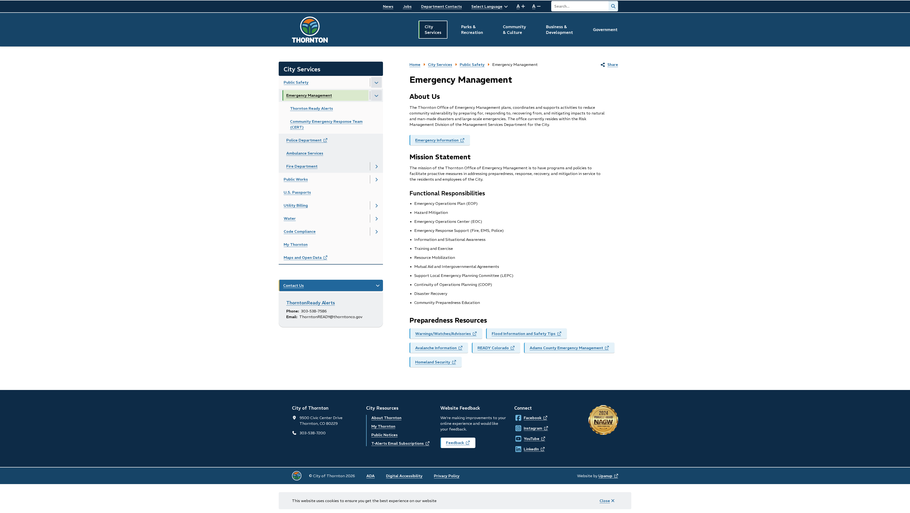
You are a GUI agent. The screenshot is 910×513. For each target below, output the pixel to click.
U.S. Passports (297, 192)
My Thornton (296, 244)
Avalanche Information (441, 349)
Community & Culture (514, 29)
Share (612, 64)
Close (605, 500)
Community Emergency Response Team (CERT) (326, 124)
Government (605, 29)
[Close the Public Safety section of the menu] (376, 82)
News (388, 6)
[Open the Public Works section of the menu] (376, 179)
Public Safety (296, 82)
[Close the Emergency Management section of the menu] (376, 95)
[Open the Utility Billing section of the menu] (376, 205)
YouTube (528, 438)
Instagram (528, 428)
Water (290, 218)
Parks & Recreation (472, 29)
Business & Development (559, 29)
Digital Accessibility (404, 475)
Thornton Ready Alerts (311, 108)
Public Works (296, 179)
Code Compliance (300, 231)
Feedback (460, 444)
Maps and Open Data (311, 259)
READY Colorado (499, 349)
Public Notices (384, 434)
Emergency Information (442, 141)
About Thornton (386, 417)
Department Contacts (441, 6)
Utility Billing (296, 205)
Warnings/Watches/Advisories (448, 335)
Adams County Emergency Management (572, 349)
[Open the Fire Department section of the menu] (376, 166)
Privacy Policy (447, 475)
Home (415, 64)
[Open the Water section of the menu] (376, 218)
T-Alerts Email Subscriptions (400, 443)
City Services (433, 29)
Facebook (528, 417)
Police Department (312, 142)
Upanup (608, 475)
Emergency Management (309, 95)
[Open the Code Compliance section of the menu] (376, 231)
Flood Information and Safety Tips (529, 335)
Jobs (407, 6)
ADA (370, 475)
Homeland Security (438, 363)
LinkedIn (528, 449)
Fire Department (302, 166)
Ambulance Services (304, 153)
